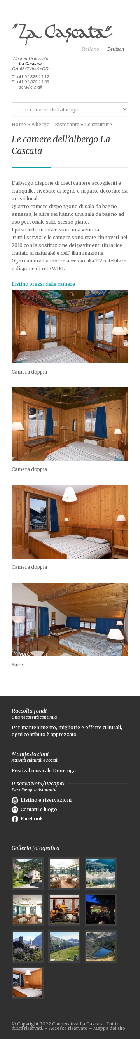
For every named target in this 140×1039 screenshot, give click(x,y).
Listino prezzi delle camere (43, 284)
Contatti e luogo (39, 809)
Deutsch (115, 49)
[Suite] (70, 619)
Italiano (90, 49)
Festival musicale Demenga (44, 770)
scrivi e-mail (30, 87)
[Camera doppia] (70, 326)
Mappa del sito (109, 1028)
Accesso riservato (68, 1028)
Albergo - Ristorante (55, 124)
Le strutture (98, 124)
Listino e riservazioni (46, 800)
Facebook (32, 819)
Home (19, 124)
